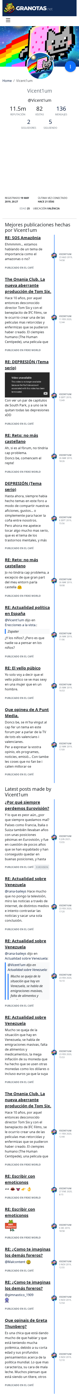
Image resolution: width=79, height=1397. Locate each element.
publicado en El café (19, 267)
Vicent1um (65, 254)
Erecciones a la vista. (20, 625)
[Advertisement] (39, 164)
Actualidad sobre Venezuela (26, 958)
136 (61, 108)
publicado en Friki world (23, 350)
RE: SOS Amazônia (23, 237)
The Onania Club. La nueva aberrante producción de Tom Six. (28, 285)
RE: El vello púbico (23, 668)
